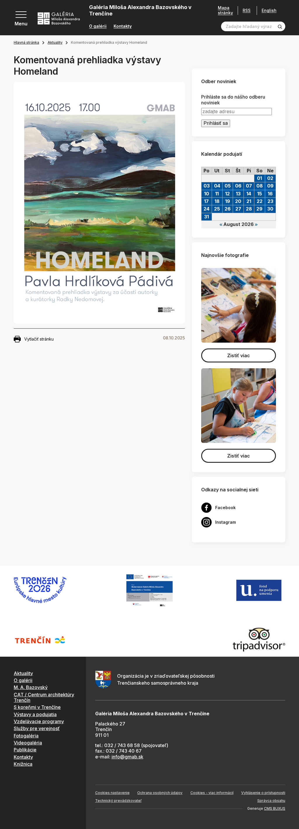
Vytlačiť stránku (39, 338)
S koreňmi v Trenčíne (37, 707)
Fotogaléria (26, 736)
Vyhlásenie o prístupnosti (263, 793)
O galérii (98, 26)
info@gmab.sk (127, 757)
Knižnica (23, 764)
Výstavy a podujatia (35, 714)
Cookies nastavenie (112, 793)
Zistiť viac (238, 355)
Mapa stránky (225, 10)
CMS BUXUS (274, 808)
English (269, 10)
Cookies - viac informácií (212, 793)
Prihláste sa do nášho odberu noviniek (233, 99)
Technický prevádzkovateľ (118, 800)
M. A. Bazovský (31, 687)
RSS (247, 10)
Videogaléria (28, 743)
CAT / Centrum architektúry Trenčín (44, 697)
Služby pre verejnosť (37, 728)
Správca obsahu (271, 800)
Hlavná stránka (26, 42)
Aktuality (55, 42)
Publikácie (25, 750)
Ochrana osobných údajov (159, 793)
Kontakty (123, 26)
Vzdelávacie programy (39, 721)
